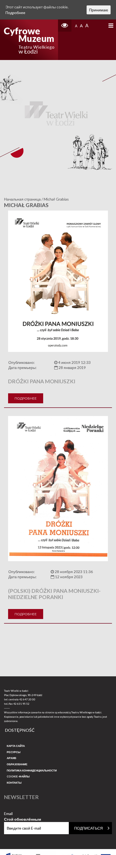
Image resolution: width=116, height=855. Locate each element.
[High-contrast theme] (64, 25)
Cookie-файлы (18, 776)
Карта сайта (16, 745)
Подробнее (26, 398)
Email (22, 813)
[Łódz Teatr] (29, 39)
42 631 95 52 (21, 703)
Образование (17, 764)
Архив (11, 758)
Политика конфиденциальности (32, 770)
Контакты (14, 782)
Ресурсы (14, 752)
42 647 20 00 (27, 699)
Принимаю (98, 10)
